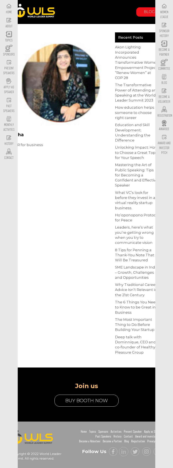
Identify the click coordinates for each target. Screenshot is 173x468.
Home (84, 431)
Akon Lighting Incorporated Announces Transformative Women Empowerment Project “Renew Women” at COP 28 (137, 62)
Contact (128, 436)
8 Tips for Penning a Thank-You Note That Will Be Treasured (134, 255)
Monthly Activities (9, 127)
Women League (164, 15)
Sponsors (103, 431)
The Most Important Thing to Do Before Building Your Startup (134, 324)
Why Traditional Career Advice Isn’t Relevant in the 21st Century (136, 290)
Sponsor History (164, 33)
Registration (138, 441)
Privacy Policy (154, 441)
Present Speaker (133, 431)
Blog (149, 11)
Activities (116, 431)
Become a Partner (164, 52)
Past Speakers (9, 108)
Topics (92, 431)
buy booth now (86, 400)
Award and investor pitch (148, 436)
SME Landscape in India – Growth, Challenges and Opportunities (136, 272)
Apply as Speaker (9, 90)
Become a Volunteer (164, 99)
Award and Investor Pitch (164, 147)
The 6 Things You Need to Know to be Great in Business (136, 307)
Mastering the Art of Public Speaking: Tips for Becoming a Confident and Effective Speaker (136, 175)
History (118, 436)
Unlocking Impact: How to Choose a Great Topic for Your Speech (136, 152)
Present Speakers (9, 71)
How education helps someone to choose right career (134, 112)
